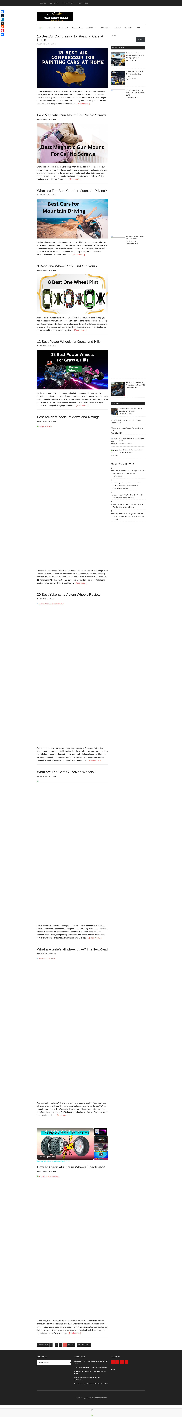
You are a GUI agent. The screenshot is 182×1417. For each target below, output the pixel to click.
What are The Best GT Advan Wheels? (66, 772)
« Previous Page (43, 1344)
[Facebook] (113, 1362)
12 (60, 1344)
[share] (89, 1130)
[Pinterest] (122, 1362)
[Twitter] (117, 1362)
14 (69, 1344)
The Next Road (55, 16)
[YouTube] (126, 1362)
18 (79, 1344)
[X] (2, 23)
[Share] (2, 34)
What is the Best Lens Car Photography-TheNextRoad (129, 473)
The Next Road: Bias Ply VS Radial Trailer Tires (61, 1131)
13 (65, 1344)
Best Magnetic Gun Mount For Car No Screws (71, 115)
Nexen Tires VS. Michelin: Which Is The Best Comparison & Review (127, 485)
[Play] (101, 1147)
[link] (40, 1131)
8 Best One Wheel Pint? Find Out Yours (67, 266)
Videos (113, 1369)
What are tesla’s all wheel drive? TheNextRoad (72, 949)
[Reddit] (2, 27)
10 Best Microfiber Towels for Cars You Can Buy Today (90, 1367)
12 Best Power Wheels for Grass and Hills (68, 341)
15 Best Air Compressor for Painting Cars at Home (70, 38)
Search (113, 36)
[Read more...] (84, 104)
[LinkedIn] (2, 19)
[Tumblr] (2, 15)
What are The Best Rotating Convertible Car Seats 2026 (91, 1384)
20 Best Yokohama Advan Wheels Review (68, 594)
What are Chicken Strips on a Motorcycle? (125, 471)
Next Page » (86, 1344)
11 (56, 1344)
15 (73, 1344)
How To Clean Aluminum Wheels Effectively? (71, 1167)
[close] (92, 1409)
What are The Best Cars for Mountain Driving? (72, 191)
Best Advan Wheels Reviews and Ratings (68, 417)
